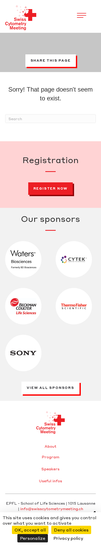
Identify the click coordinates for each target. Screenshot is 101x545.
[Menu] (81, 15)
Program (50, 457)
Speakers (50, 469)
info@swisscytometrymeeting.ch (51, 508)
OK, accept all (30, 530)
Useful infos (50, 481)
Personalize (32, 538)
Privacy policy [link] (68, 538)
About (50, 446)
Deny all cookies (71, 530)
